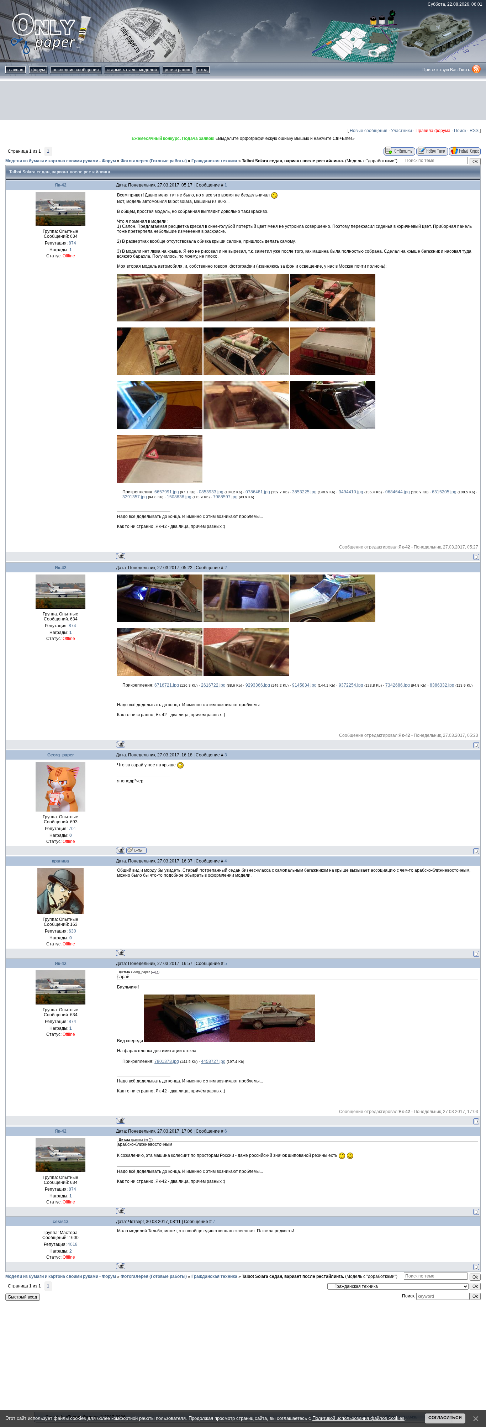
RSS (474, 130)
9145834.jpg (304, 685)
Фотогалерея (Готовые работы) (154, 160)
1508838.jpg (179, 496)
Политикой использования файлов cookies (358, 1418)
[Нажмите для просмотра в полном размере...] (159, 320)
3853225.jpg (304, 491)
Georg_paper (60, 754)
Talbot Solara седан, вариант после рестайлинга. (293, 160)
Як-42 (61, 185)
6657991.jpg (166, 491)
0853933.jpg (211, 491)
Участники (401, 130)
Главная (15, 69)
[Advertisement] (243, 101)
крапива (60, 861)
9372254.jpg (351, 685)
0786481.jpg (257, 491)
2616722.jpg (213, 685)
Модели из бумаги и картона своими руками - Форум (60, 160)
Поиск (460, 130)
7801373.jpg (166, 1061)
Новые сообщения (368, 130)
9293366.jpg (257, 685)
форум (38, 69)
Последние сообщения (76, 69)
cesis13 (61, 1221)
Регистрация (177, 69)
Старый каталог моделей (132, 69)
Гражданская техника (214, 160)
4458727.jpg (213, 1061)
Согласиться (445, 1417)
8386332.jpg (442, 685)
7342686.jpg (397, 685)
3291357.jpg (134, 496)
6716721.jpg (166, 685)
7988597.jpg (225, 496)
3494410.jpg (351, 491)
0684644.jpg (397, 491)
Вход (202, 69)
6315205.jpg (444, 491)
